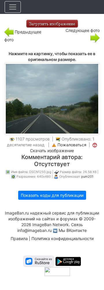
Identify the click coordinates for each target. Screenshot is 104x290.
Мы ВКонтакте (73, 230)
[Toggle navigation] (13, 7)
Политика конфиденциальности (62, 238)
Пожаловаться (71, 144)
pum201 (87, 176)
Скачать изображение (52, 150)
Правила (19, 238)
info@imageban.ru (34, 230)
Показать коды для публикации (52, 195)
